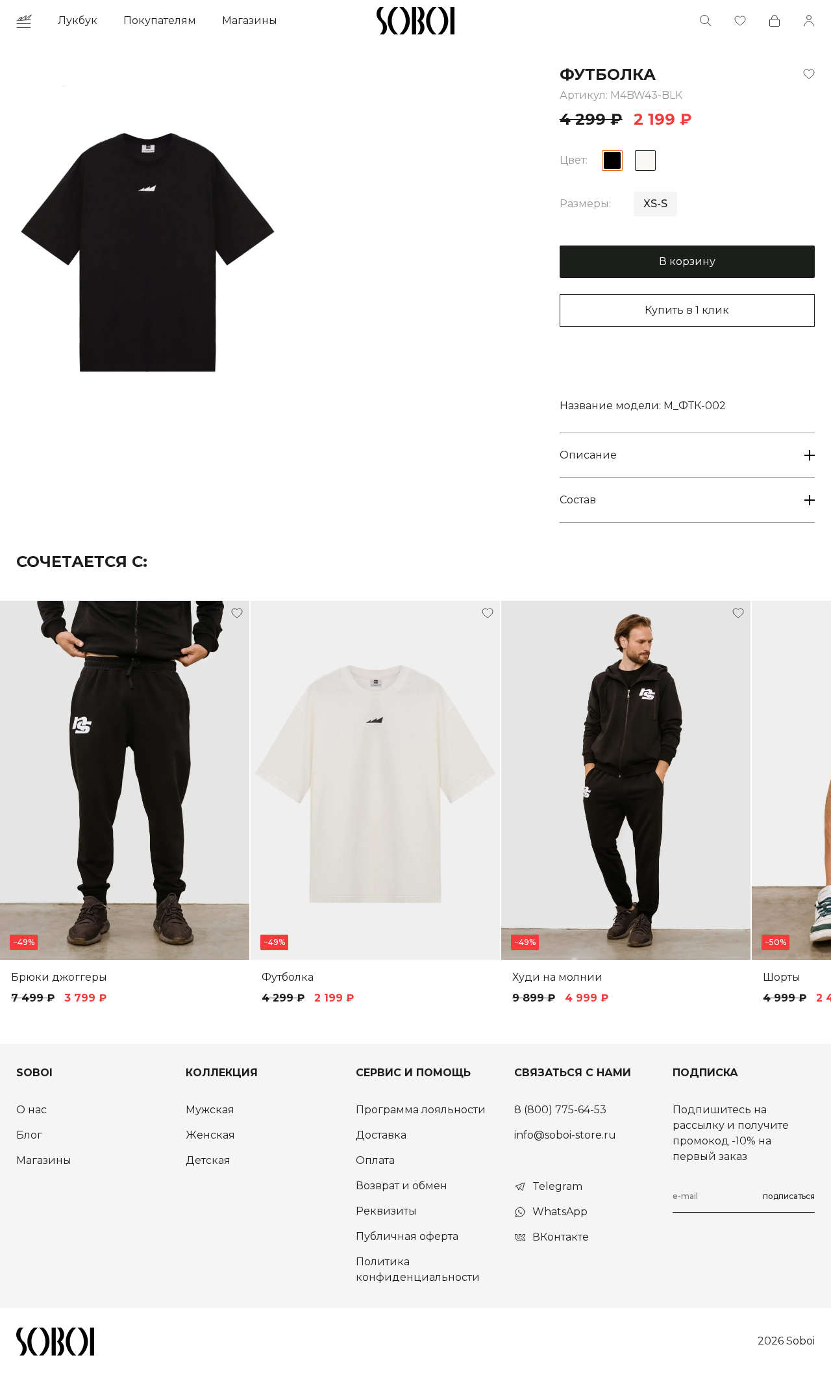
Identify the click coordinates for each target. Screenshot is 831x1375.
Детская (208, 1160)
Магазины (249, 20)
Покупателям (159, 20)
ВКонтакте (560, 1237)
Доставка (381, 1135)
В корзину (687, 261)
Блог (29, 1135)
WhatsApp (560, 1211)
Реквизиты (386, 1211)
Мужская (210, 1110)
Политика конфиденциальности (418, 1269)
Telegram (557, 1186)
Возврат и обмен (401, 1185)
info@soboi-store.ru (565, 1135)
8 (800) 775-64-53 (560, 1110)
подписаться (789, 1196)
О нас (31, 1110)
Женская (210, 1135)
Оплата (375, 1160)
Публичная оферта (407, 1236)
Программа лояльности (421, 1110)
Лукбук (77, 20)
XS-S (655, 203)
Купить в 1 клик (687, 310)
